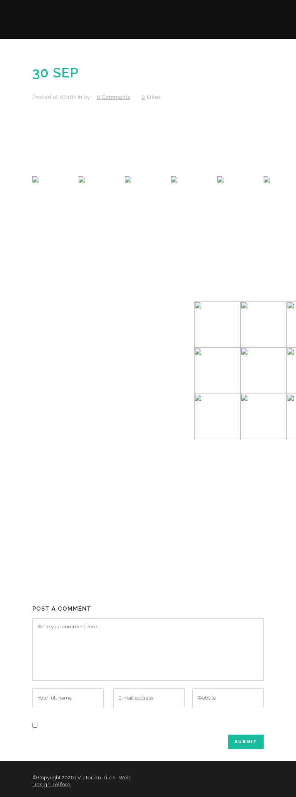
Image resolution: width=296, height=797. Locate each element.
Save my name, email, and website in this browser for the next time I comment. (146, 725)
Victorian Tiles (96, 777)
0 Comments (113, 97)
